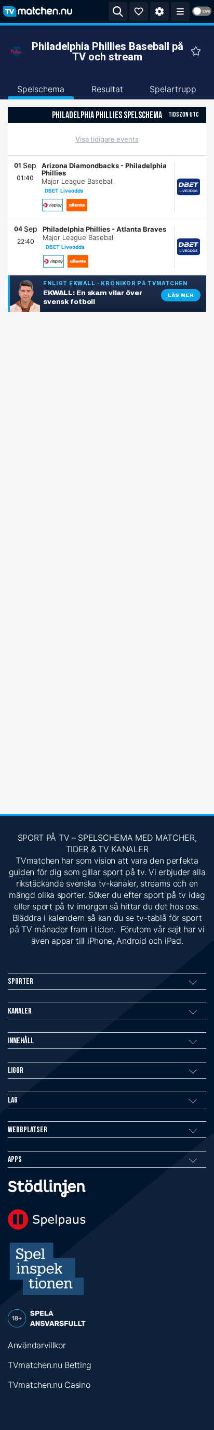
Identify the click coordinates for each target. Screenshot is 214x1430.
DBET (52, 190)
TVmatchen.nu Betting (49, 1365)
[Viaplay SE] (52, 205)
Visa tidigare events (107, 139)
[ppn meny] (180, 11)
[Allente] (77, 205)
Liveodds (72, 190)
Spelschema (40, 89)
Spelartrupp (173, 89)
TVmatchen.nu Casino (49, 1385)
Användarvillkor (37, 1345)
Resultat (107, 89)
